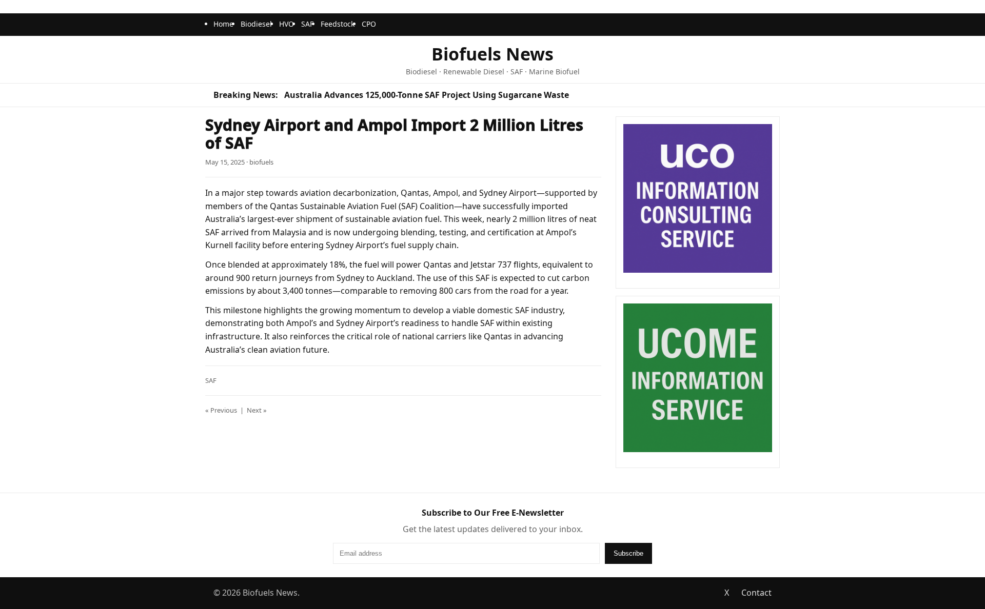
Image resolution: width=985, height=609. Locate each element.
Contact (756, 592)
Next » (257, 410)
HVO (286, 24)
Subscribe (628, 553)
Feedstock (337, 24)
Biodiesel (256, 24)
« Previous (221, 410)
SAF (307, 24)
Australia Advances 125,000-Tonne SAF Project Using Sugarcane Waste (426, 94)
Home (223, 24)
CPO (369, 24)
